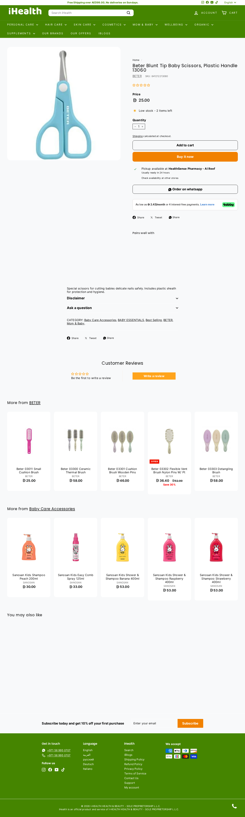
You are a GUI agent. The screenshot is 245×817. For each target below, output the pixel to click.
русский (88, 759)
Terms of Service (135, 773)
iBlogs (104, 33)
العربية (86, 754)
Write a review (154, 376)
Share (176, 217)
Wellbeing (175, 24)
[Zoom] (64, 103)
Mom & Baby (144, 24)
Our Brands (52, 33)
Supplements (19, 33)
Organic (202, 24)
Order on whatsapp (187, 189)
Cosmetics (112, 24)
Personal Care (21, 24)
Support (129, 782)
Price (136, 94)
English (88, 750)
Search (128, 750)
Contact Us (131, 778)
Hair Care (54, 24)
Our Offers (81, 33)
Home (136, 60)
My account (131, 787)
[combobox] (91, 13)
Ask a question (79, 308)
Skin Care (83, 24)
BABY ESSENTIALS (131, 320)
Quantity (139, 120)
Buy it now (185, 157)
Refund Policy (133, 764)
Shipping (138, 136)
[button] (141, 85)
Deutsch (88, 764)
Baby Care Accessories (100, 320)
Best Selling (154, 320)
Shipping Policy (134, 759)
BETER (137, 76)
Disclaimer (76, 298)
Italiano (87, 768)
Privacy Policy (133, 768)
